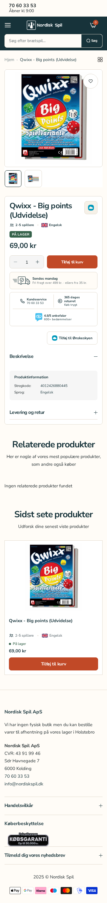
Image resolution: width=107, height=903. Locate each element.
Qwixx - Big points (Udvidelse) (41, 621)
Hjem (9, 60)
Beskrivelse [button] (21, 356)
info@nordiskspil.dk (23, 784)
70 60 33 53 (16, 776)
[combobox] (43, 40)
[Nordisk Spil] (52, 25)
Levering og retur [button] (27, 412)
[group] (53, 118)
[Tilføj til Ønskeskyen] (90, 207)
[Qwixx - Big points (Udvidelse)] (53, 577)
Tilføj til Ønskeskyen (75, 338)
